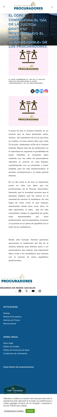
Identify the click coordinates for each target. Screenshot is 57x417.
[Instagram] (46, 91)
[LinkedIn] (19, 292)
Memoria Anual (9, 323)
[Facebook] (42, 91)
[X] (33, 91)
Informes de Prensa (11, 320)
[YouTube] (33, 292)
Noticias (6, 313)
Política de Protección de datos (16, 350)
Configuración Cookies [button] (14, 411)
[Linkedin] (37, 91)
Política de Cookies (11, 346)
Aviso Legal (8, 343)
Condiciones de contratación (15, 353)
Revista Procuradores (12, 317)
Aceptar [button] (30, 411)
